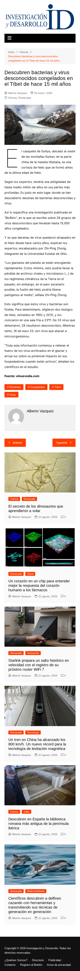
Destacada (24, 97)
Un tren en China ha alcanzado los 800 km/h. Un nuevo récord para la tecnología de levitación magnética (37, 744)
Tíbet (58, 386)
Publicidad (54, 960)
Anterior (17, 442)
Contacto (9, 964)
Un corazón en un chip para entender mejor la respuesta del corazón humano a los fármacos (39, 585)
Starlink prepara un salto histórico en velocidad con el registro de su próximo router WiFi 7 (38, 664)
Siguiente (61, 442)
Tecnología (33, 732)
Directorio (38, 960)
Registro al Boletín (31, 964)
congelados (38, 386)
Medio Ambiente (35, 891)
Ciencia (12, 97)
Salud (30, 573)
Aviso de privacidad (59, 964)
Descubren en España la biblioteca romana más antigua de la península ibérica (38, 823)
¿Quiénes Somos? (15, 960)
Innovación (33, 653)
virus (13, 394)
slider (26, 811)
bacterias (15, 386)
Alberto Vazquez (17, 93)
